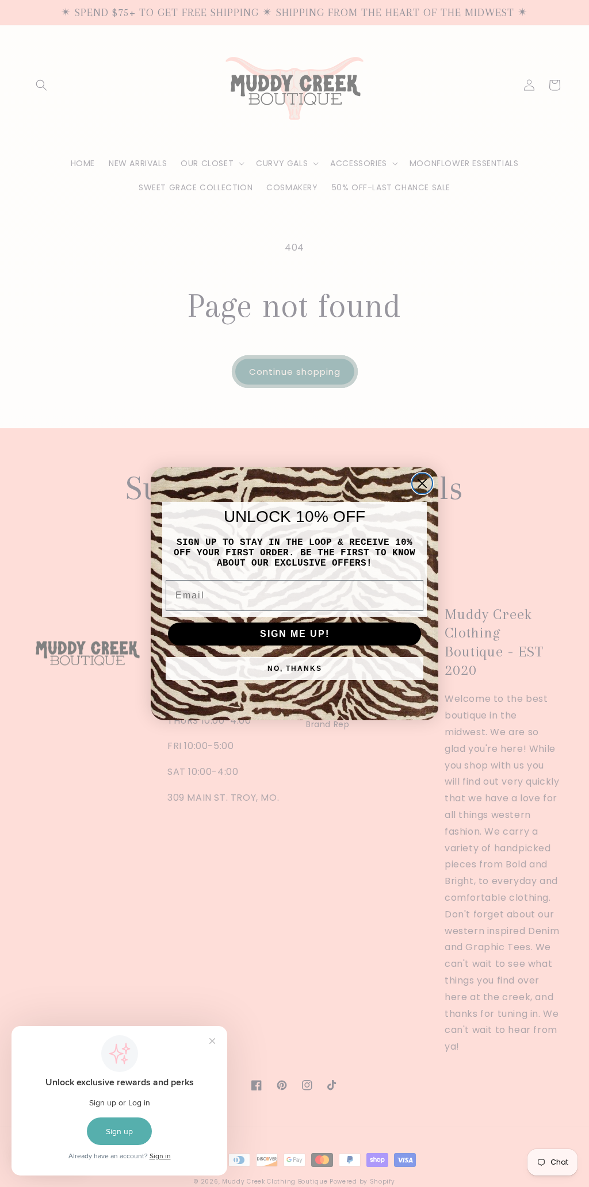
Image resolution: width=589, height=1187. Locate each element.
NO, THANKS (294, 668)
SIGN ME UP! (295, 634)
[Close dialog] (422, 483)
